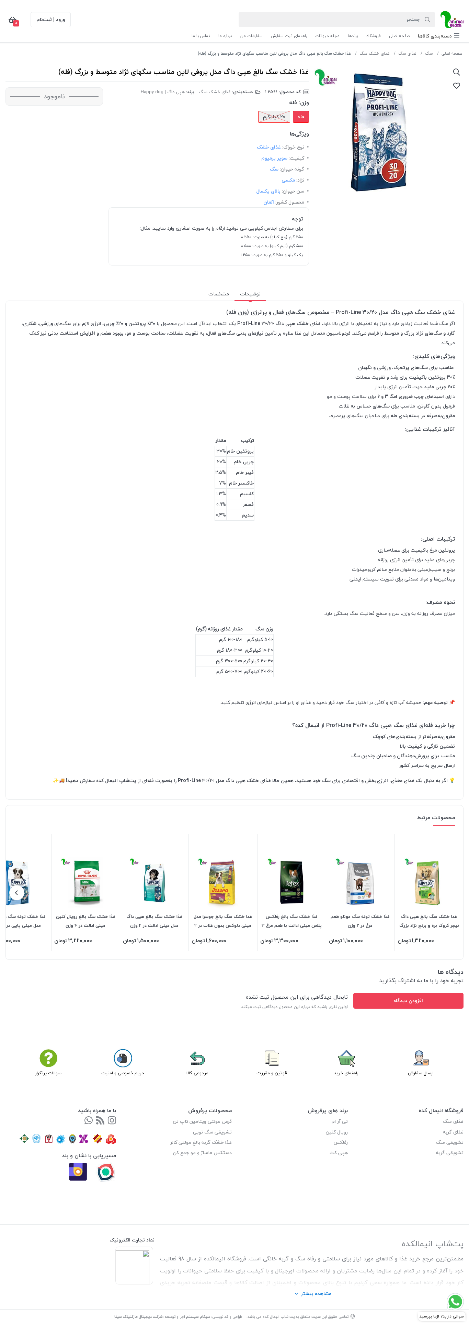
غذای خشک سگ (374, 53)
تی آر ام (340, 1121)
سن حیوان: (293, 191)
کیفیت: (296, 158)
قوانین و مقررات (271, 1073)
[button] (439, 36)
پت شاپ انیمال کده (279, 1316)
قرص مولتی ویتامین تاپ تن (202, 1121)
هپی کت (339, 1152)
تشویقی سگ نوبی (212, 1132)
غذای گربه (453, 1132)
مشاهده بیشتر (316, 1293)
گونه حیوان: (292, 169)
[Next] (16, 892)
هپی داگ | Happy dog (163, 92)
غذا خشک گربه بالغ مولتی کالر (201, 1142)
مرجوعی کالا (197, 1073)
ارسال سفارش (421, 1073)
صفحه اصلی (452, 53)
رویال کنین (337, 1132)
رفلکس (340, 1142)
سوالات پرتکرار (48, 1073)
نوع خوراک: (293, 147)
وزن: (304, 102)
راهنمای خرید (346, 1073)
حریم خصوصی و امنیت (122, 1073)
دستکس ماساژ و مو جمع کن (202, 1152)
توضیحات (250, 294)
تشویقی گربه (450, 1152)
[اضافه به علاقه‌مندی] (457, 86)
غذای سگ (407, 53)
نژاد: (300, 180)
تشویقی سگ (450, 1142)
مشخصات (218, 294)
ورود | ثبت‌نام (50, 19)
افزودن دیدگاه (408, 1000)
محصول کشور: (289, 202)
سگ (429, 53)
